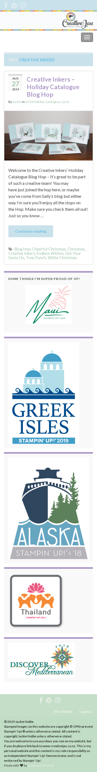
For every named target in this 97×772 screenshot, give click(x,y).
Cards (65, 102)
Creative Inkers (21, 253)
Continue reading (30, 231)
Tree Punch (36, 257)
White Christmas (62, 257)
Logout (85, 711)
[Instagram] (23, 4)
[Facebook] (6, 4)
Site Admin (63, 711)
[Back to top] (85, 760)
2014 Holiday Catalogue (42, 102)
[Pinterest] (14, 4)
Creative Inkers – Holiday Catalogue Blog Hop (53, 86)
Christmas (76, 249)
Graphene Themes (41, 765)
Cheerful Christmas (49, 249)
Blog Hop (22, 249)
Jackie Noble (16, 37)
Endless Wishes (50, 253)
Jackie (17, 102)
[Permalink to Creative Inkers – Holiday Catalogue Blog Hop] (48, 135)
